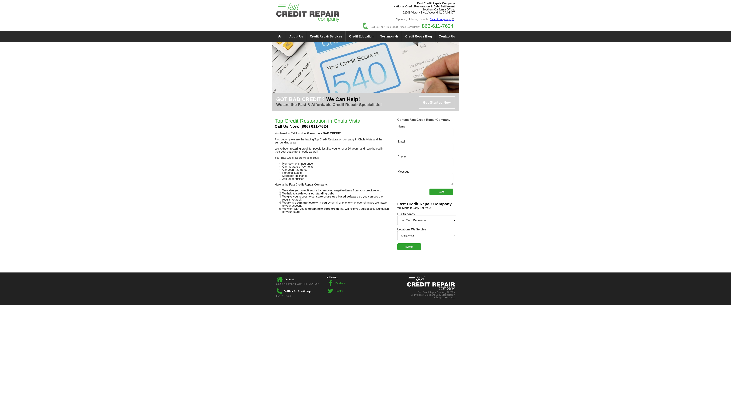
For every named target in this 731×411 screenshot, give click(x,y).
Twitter (339, 291)
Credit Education (361, 36)
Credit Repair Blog (418, 36)
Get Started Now (437, 102)
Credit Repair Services (326, 36)
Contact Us (447, 36)
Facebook (340, 283)
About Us (296, 36)
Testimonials (389, 36)
